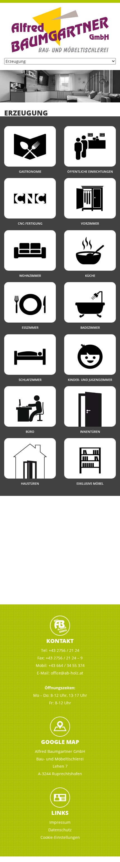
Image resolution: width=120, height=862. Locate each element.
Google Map (60, 742)
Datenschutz (60, 829)
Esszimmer (30, 327)
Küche (90, 275)
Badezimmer (90, 327)
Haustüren (30, 483)
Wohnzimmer (30, 275)
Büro (30, 431)
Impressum (60, 822)
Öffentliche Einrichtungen (90, 171)
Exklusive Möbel (90, 483)
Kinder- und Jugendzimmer (90, 380)
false (7, 85)
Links (60, 813)
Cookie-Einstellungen (60, 837)
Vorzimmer (90, 223)
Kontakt (60, 641)
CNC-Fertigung (30, 223)
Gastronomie (30, 171)
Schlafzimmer (30, 380)
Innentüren (90, 431)
